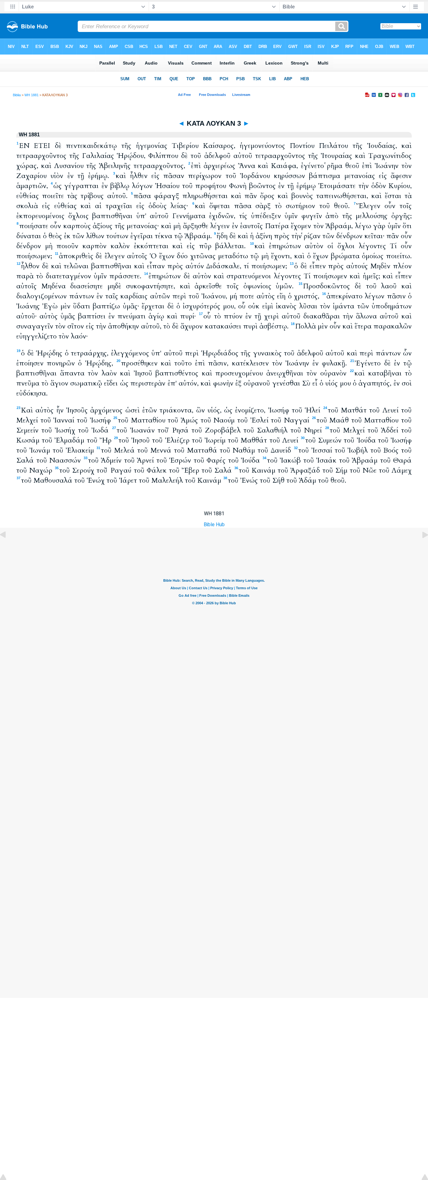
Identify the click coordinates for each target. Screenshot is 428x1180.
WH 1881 (31, 95)
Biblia (17, 95)
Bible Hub (214, 524)
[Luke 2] (8, 549)
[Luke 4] (420, 549)
